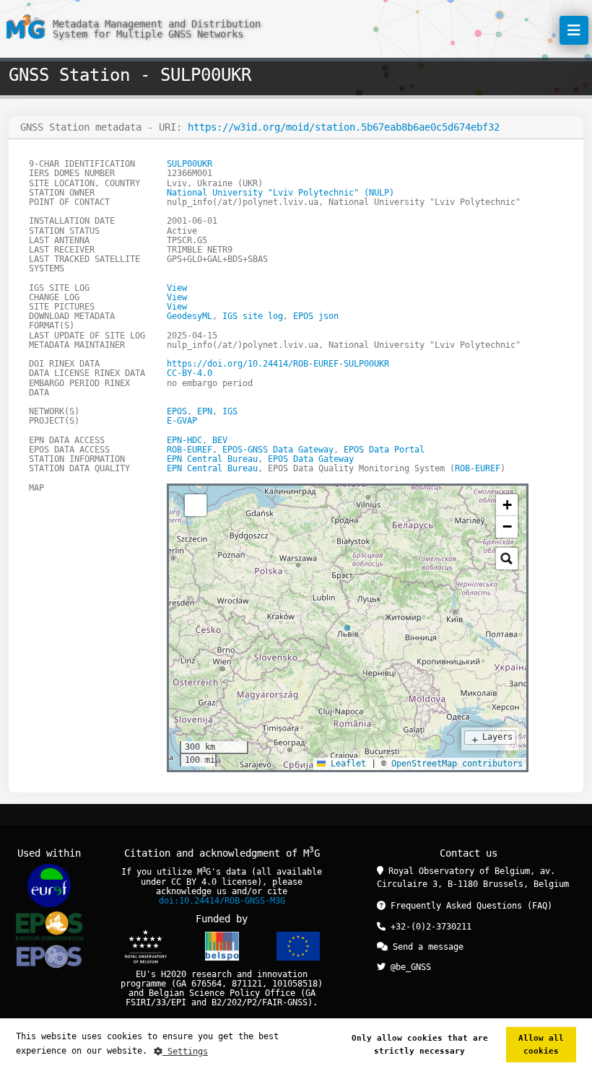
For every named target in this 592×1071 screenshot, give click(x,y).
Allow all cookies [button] (541, 1044)
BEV (219, 440)
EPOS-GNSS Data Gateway (278, 450)
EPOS (177, 411)
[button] (507, 505)
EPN (204, 411)
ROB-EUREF (189, 450)
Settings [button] (185, 1051)
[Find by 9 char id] (507, 558)
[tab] (180, 500)
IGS (230, 411)
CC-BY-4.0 (189, 373)
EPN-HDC (184, 440)
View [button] (177, 288)
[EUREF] (49, 885)
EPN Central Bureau (212, 459)
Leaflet (346, 764)
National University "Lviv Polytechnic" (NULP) (280, 193)
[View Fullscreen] (195, 505)
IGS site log (252, 316)
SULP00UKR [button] (189, 164)
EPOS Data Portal (384, 450)
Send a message (425, 947)
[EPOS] (49, 925)
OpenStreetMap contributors (457, 764)
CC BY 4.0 (194, 882)
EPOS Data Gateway (311, 459)
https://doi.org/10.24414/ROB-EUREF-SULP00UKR (278, 364)
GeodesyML (189, 316)
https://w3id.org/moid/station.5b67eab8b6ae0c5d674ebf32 (344, 127)
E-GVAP (182, 421)
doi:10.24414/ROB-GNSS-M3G (222, 901)
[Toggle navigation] (574, 30)
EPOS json (316, 316)
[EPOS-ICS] (49, 958)
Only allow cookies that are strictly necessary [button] (420, 1044)
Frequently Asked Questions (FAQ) (469, 906)
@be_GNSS (408, 967)
